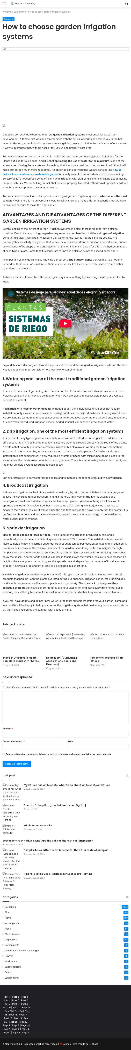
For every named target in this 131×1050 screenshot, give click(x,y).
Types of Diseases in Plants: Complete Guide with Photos (21, 659)
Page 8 (16, 1032)
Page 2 (15, 1025)
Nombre (8, 728)
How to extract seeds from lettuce (106, 659)
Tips (7, 912)
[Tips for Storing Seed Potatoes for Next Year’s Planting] (12, 881)
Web (70, 741)
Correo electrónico (14, 741)
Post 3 (24, 996)
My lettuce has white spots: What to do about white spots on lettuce (67, 785)
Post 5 (15, 1000)
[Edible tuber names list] (12, 830)
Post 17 (23, 1014)
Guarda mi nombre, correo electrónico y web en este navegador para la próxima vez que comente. (58, 754)
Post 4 (6, 1000)
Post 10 (7, 1007)
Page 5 (15, 1029)
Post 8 (15, 1004)
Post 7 (7, 1004)
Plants (8, 917)
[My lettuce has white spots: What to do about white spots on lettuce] (12, 792)
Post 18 (8, 1018)
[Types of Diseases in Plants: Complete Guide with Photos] (22, 643)
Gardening (19, 11)
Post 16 (13, 1014)
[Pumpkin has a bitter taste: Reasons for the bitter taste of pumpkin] (12, 859)
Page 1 (6, 1025)
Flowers (9, 956)
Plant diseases (12, 934)
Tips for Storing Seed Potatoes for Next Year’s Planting (58, 874)
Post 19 (18, 1018)
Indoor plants (12, 923)
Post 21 (13, 1021)
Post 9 (24, 1004)
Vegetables (11, 939)
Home (8, 11)
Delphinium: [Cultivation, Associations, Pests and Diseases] (62, 661)
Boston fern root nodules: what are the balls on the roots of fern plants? (48, 840)
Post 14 (19, 1011)
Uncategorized (13, 966)
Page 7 (7, 1032)
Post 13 (9, 1011)
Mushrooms (11, 961)
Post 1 (7, 996)
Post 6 (24, 1000)
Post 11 (16, 1007)
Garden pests (12, 945)
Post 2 (15, 996)
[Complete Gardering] (23, 3)
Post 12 (26, 1007)
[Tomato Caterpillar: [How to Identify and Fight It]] (12, 813)
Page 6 (25, 1029)
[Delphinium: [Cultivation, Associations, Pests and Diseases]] (65, 643)
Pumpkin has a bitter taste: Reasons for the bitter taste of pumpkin (66, 850)
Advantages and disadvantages (22, 950)
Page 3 (25, 1025)
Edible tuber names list (38, 825)
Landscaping (12, 977)
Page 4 (6, 1029)
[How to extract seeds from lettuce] (109, 643)
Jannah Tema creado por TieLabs (80, 1044)
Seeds (8, 972)
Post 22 (23, 1021)
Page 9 (25, 1032)
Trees (8, 928)
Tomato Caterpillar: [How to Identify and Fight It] (55, 805)
